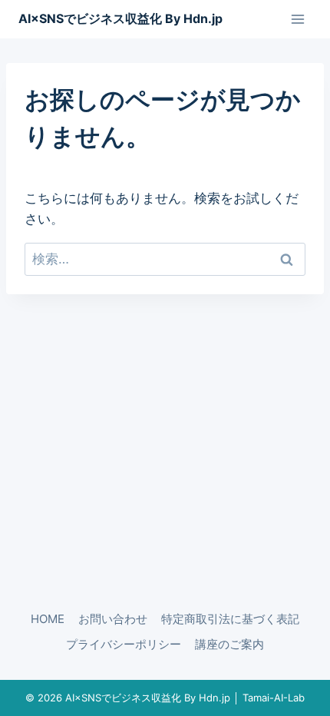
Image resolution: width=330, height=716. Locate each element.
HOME (47, 619)
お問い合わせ (112, 619)
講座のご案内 (229, 644)
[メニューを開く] (297, 19)
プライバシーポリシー (123, 644)
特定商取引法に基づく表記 (230, 619)
